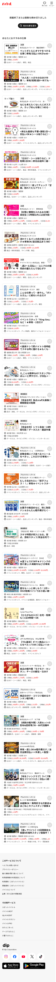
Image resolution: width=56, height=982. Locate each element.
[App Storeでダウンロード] (11, 966)
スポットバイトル (8, 907)
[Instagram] (6, 956)
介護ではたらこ (8, 935)
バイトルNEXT (7, 911)
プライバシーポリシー (10, 869)
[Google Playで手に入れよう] (34, 966)
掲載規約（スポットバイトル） (13, 885)
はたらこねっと (8, 927)
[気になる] (49, 45)
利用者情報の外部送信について (13, 877)
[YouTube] (23, 956)
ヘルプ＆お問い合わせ (10, 865)
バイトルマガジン (8, 919)
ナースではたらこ (8, 931)
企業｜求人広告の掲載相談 (12, 893)
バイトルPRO (7, 923)
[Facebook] (14, 956)
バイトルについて (8, 889)
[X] (32, 956)
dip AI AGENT (7, 915)
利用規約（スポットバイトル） (13, 881)
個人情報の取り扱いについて (12, 873)
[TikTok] (41, 956)
